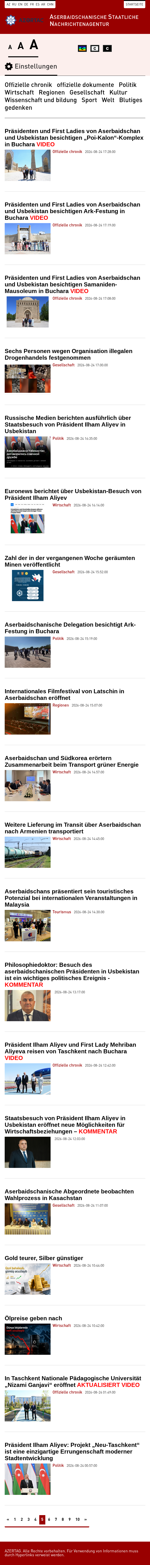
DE (26, 4)
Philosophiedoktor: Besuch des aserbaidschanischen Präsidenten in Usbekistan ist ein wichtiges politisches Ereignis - (72, 975)
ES (37, 4)
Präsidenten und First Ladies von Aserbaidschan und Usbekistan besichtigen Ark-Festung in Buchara (72, 211)
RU (14, 4)
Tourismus (62, 912)
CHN (50, 4)
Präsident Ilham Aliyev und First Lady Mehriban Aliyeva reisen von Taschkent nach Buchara (70, 1051)
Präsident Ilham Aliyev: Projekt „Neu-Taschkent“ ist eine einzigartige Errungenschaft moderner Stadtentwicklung (72, 1451)
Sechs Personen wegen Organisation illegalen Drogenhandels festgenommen (68, 354)
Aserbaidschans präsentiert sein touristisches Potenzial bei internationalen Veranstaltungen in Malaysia (71, 898)
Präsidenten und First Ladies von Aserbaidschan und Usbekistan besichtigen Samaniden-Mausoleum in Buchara (72, 284)
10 (77, 1520)
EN (20, 4)
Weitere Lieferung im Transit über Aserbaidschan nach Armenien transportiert (73, 828)
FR (32, 4)
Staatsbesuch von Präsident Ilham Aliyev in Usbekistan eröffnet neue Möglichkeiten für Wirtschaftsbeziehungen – (65, 1125)
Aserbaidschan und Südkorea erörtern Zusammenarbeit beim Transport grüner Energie (72, 761)
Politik (128, 85)
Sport (89, 100)
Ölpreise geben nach (33, 1318)
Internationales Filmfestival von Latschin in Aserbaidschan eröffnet (64, 694)
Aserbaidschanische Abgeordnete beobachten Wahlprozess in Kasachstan (69, 1194)
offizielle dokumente (85, 85)
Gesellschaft (87, 93)
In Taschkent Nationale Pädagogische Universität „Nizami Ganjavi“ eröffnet (73, 1381)
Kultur (118, 93)
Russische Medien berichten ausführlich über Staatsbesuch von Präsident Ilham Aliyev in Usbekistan (68, 424)
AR (43, 4)
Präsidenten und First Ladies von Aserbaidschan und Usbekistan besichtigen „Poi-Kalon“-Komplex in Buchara (74, 137)
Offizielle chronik (28, 85)
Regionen (52, 93)
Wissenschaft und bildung (41, 100)
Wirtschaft (19, 93)
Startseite (134, 4)
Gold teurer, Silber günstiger (44, 1258)
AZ (8, 4)
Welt (108, 100)
